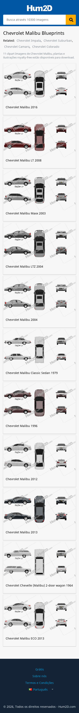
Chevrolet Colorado (45, 47)
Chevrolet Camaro (16, 47)
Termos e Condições (39, 683)
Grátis (39, 669)
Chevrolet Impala (29, 41)
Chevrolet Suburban (58, 41)
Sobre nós (39, 676)
